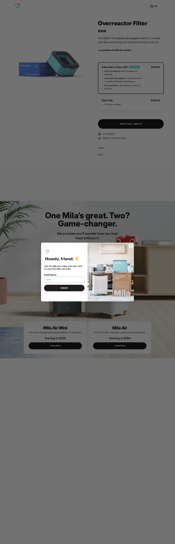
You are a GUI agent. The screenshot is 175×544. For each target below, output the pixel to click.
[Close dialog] (131, 246)
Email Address (50, 275)
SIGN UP (64, 288)
